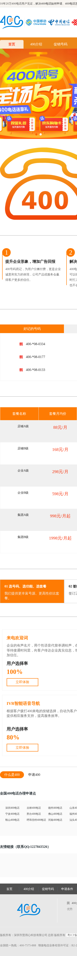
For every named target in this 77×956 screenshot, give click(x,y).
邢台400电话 (34, 813)
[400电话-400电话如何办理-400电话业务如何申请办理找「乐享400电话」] (11, 22)
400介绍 (36, 44)
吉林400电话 (34, 807)
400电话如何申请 (51, 3)
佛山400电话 (55, 813)
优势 (70, 909)
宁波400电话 (12, 813)
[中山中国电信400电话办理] (60, 22)
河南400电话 (55, 819)
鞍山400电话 (12, 819)
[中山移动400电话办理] (37, 22)
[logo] (28, 910)
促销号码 (60, 44)
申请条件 (67, 889)
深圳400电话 (12, 807)
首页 (11, 44)
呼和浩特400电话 (36, 819)
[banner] (38, 94)
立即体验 (22, 682)
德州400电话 (55, 807)
